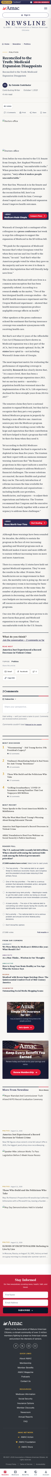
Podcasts (25, 1376)
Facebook (23, 671)
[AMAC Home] (25, 1323)
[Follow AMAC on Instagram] (28, 1345)
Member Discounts (25, 1407)
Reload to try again (33, 725)
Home (6, 44)
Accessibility (40, 1464)
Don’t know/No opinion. (15, 925)
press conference (27, 231)
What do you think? (23, 638)
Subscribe (9, 699)
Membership (25, 1363)
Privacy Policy (11, 1464)
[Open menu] (46, 8)
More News (44, 1090)
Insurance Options (25, 1403)
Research (18, 370)
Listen (9, 106)
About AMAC (26, 1358)
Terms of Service (26, 1464)
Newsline (17, 44)
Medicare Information (25, 1394)
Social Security (25, 1398)
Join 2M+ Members (41, 2)
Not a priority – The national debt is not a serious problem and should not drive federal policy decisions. (26, 916)
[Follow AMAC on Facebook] (15, 1345)
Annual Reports (25, 1417)
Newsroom (26, 1412)
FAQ (25, 1421)
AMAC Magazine (25, 1372)
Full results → (43, 932)
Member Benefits (25, 1367)
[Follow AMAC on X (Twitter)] (22, 1345)
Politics (27, 44)
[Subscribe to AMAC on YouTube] (35, 1345)
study (15, 291)
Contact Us (26, 1381)
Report (16, 449)
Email (10, 671)
